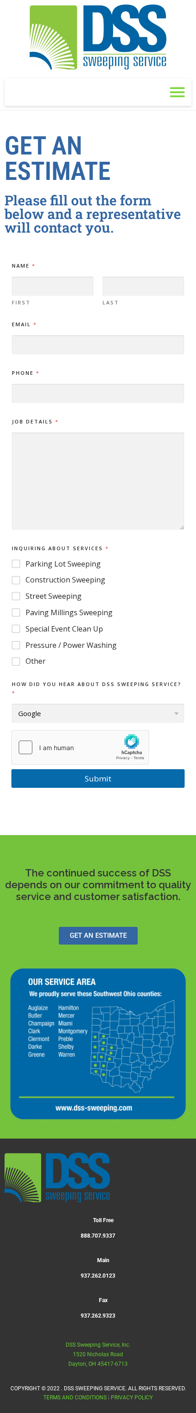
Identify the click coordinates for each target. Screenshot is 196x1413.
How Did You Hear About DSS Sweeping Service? (96, 688)
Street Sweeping (54, 596)
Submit (98, 778)
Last (111, 302)
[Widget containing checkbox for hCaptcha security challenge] (80, 747)
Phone (25, 372)
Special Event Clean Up (64, 629)
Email (24, 324)
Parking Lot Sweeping (63, 564)
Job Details (35, 421)
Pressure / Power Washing (71, 645)
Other (36, 661)
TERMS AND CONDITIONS (75, 1397)
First (21, 302)
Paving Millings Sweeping (69, 612)
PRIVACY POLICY (132, 1397)
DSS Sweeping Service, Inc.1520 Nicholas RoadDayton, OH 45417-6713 (98, 1354)
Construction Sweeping (65, 580)
